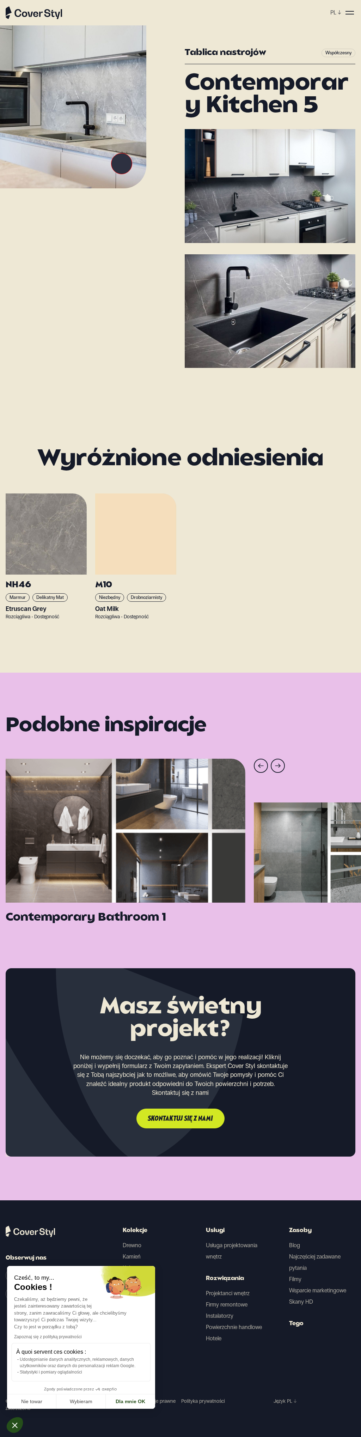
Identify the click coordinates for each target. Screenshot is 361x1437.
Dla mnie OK (130, 1401)
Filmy (295, 1279)
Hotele (213, 1338)
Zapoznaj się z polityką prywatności (48, 1336)
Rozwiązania (225, 1278)
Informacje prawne (156, 1401)
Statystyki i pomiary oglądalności (51, 1372)
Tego (296, 1324)
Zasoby (300, 1230)
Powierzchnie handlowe (234, 1327)
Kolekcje (135, 1230)
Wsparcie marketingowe (317, 1290)
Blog (294, 1245)
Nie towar (31, 1401)
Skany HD (301, 1301)
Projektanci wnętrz (228, 1293)
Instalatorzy (219, 1315)
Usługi (215, 1230)
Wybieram (81, 1401)
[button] (14, 1425)
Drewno (132, 1245)
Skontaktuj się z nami (180, 1118)
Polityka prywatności (203, 1401)
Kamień (132, 1256)
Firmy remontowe (226, 1304)
